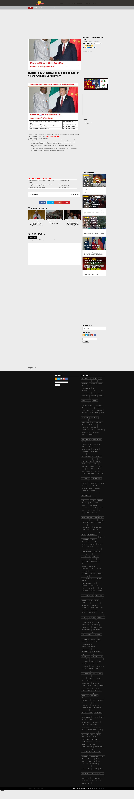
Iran (92, 580)
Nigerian (94, 636)
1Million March (85, 378)
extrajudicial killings (87, 517)
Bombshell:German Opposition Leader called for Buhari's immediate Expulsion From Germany (92, 244)
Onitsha (90, 678)
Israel (92, 585)
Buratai (89, 459)
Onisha (83, 678)
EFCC (91, 502)
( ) (52, 136)
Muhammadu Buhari (97, 615)
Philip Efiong (90, 688)
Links (94, 3)
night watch (94, 656)
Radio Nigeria (97, 707)
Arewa (83, 415)
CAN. (95, 459)
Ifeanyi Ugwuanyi (86, 558)
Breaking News (94, 451)
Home (56, 3)
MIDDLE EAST (94, 610)
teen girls (84, 753)
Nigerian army (85, 639)
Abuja (94, 385)
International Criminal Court (88, 573)
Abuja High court (86, 388)
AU (92, 422)
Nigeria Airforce (86, 624)
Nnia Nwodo (85, 661)
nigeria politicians (86, 634)
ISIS (94, 583)
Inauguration (92, 566)
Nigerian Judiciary (86, 649)
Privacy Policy (93, 788)
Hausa (97, 546)
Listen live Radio (77, 3)
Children (84, 463)
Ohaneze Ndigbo (97, 673)
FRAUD (88, 529)
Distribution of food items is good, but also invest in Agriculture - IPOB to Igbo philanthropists (57, 7)
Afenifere (94, 390)
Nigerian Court (85, 641)
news (94, 617)
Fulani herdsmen (91, 534)
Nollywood (93, 661)
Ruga (102, 717)
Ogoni (90, 671)
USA (101, 768)
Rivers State (93, 715)
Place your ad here (87, 118)
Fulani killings (85, 537)
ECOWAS (93, 500)
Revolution (84, 715)
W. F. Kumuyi (95, 773)
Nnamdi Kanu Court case (96, 658)
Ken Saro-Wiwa (85, 597)
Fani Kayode (93, 519)
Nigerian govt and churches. (88, 646)
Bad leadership (92, 424)
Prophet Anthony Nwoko (97, 700)
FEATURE (93, 522)
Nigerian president (96, 651)
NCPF (88, 617)
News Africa (101, 617)
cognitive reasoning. (87, 471)
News (62, 3)
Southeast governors (87, 746)
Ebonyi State (85, 500)
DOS (93, 493)
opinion (98, 680)
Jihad (101, 588)
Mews (102, 607)
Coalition (98, 468)
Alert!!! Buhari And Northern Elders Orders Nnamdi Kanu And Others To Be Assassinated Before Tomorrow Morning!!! (93, 264)
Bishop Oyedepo (86, 449)
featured (100, 522)
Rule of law (84, 719)
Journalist (84, 593)
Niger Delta (95, 619)
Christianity (85, 466)
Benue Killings (96, 432)
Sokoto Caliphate (86, 736)
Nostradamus (85, 666)
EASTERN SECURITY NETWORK (89, 498)
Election (84, 505)
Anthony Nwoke (85, 410)
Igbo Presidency (94, 561)
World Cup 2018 (85, 778)
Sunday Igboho (96, 751)
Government (92, 544)
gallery (101, 537)
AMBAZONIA (99, 405)
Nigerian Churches (95, 639)
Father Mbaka (85, 522)
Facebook (43, 202)
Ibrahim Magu (97, 554)
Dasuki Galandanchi (93, 483)
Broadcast (98, 456)
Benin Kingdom (99, 429)
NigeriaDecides (85, 636)
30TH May (94, 378)
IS (96, 580)
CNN (92, 468)
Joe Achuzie (85, 590)
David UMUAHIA (94, 485)
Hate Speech (90, 546)
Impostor (84, 566)
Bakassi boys (85, 427)
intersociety (85, 576)
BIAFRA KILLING (97, 439)
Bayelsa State (85, 429)
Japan (83, 588)
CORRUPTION (100, 473)
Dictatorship (85, 490)
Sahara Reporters (86, 722)
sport (100, 749)
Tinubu (83, 758)
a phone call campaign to (47, 134)
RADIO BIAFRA (95, 705)
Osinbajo (89, 685)
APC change (99, 410)
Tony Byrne (90, 758)
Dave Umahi (85, 485)
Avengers (84, 424)
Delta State (97, 488)
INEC (93, 568)
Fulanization (94, 537)
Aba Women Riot (86, 380)
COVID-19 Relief (93, 476)
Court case (84, 476)
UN (89, 766)
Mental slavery (94, 607)
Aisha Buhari (85, 398)
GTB (83, 546)
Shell (100, 729)
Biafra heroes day (86, 439)
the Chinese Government (60, 134)
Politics (84, 693)
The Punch (84, 756)
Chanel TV (97, 461)
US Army (95, 768)
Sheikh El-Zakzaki (92, 729)
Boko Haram (95, 449)
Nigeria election (86, 629)
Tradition (98, 758)
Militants (84, 612)
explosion (94, 512)
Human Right (97, 551)
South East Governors (87, 741)
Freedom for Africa (86, 532)
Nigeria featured (96, 629)
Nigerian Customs (96, 641)
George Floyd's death (87, 541)
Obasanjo (84, 668)
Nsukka (93, 666)
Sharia (83, 729)
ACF (93, 388)
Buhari (83, 459)
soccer (98, 734)
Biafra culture (91, 434)
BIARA (83, 446)
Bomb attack (85, 451)
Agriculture (93, 395)
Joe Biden (92, 590)
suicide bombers (86, 751)
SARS (83, 724)
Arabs (102, 412)
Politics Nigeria (92, 693)
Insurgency (92, 571)
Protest (84, 702)
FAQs (87, 788)
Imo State (95, 563)
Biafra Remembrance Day (88, 441)
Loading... (85, 119)
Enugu (83, 510)
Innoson (99, 568)
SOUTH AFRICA (85, 739)
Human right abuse (86, 554)
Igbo (94, 558)
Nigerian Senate (96, 654)
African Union (85, 395)
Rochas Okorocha (86, 717)
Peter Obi (101, 685)
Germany (97, 541)
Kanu (92, 595)
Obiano (91, 668)
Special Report (85, 749)
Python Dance (96, 702)
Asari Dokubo (94, 417)
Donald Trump (85, 493)
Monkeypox (100, 612)
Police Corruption (86, 690)
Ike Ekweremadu (86, 563)
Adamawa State (86, 390)
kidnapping (100, 597)
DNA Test (93, 490)
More (68, 3)
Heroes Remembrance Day (88, 549)
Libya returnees (95, 602)
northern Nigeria (95, 663)
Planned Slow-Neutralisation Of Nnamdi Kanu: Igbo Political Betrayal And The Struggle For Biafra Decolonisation (36, 223)
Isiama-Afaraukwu (86, 583)
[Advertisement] (67, 23)
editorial (100, 500)
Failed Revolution (99, 517)
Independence (85, 568)
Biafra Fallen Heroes (87, 437)
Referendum (85, 710)
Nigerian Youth (85, 656)
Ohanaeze (97, 671)
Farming (101, 519)
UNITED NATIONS (86, 768)
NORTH (100, 661)
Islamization (85, 585)
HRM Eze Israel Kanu (86, 551)
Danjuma (84, 483)
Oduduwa (84, 671)
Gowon (99, 544)
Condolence (91, 473)
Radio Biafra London (87, 707)
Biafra (83, 434)
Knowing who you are (87, 600)
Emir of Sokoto (85, 507)
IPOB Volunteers (97, 578)
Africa (101, 390)
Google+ (59, 202)
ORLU (83, 685)
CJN (83, 468)
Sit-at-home (85, 734)
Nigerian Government (87, 644)
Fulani (83, 534)
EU (82, 512)
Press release (94, 695)
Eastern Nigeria (85, 495)
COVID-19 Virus (85, 478)
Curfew (90, 480)
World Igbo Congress (97, 778)
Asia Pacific (84, 420)
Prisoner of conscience (98, 697)
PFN (83, 688)
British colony (91, 454)
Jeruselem (90, 588)
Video (90, 771)
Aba (100, 378)
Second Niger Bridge (92, 724)
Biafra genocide (98, 437)
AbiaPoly (100, 383)
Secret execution (86, 727)
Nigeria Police (94, 632)
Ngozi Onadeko (85, 619)
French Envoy (97, 532)
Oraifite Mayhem (86, 683)
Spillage (94, 749)
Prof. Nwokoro (85, 700)
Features (84, 524)
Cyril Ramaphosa (98, 480)
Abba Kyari (84, 383)
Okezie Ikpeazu (96, 676)
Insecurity (84, 571)
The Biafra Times (39, 788)
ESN (100, 510)
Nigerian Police (85, 651)
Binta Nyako (90, 446)
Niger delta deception (87, 622)
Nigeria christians (86, 627)
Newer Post (35, 194)
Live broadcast (85, 605)
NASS (83, 617)
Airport (100, 395)
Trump (83, 761)
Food (83, 529)
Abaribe (94, 380)
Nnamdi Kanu (85, 658)
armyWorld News (92, 415)
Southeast (92, 744)
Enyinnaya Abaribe (92, 510)
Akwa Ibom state (86, 400)
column (84, 473)
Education (84, 502)
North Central (85, 663)
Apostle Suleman (94, 412)
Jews (96, 588)
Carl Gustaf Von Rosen (87, 461)
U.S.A (99, 761)
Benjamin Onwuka (86, 432)
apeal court (84, 412)
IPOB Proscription (86, 578)
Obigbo (97, 668)
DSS (97, 493)
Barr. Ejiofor (93, 427)
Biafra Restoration (86, 444)
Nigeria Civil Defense (98, 627)
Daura (102, 483)
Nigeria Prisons (97, 634)
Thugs (102, 756)
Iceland (88, 556)
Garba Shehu (85, 539)
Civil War (100, 466)
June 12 (96, 593)
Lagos (96, 600)
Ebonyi (100, 498)
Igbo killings (85, 561)
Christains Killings (93, 463)
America (84, 407)
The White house (94, 756)
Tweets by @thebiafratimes (90, 123)
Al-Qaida (95, 400)
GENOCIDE (93, 539)
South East (94, 739)
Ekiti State (97, 502)
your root (98, 780)
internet (100, 573)
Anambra (98, 407)
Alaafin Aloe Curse (86, 402)
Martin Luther (85, 607)
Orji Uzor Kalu (96, 683)
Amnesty (91, 407)
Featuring (91, 524)
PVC (89, 702)
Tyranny (89, 761)
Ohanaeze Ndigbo (86, 673)
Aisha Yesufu (93, 398)
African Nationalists (97, 393)
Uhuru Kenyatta (93, 763)
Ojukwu (88, 676)
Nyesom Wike (100, 666)
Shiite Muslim (85, 732)
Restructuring (98, 712)
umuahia (84, 766)
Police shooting (96, 690)
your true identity (86, 783)
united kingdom (97, 766)
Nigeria (97, 622)
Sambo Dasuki (96, 722)
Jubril (90, 593)
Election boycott (93, 505)
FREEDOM (95, 529)
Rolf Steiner (95, 717)
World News (85, 780)
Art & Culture (85, 417)
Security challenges (97, 727)
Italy (97, 585)
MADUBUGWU (95, 605)
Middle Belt (85, 610)
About (78, 788)
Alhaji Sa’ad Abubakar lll (87, 405)
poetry (97, 688)
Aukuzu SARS (99, 422)
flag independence (98, 527)
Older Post (73, 194)
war (101, 773)
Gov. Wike (84, 544)
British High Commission (87, 456)
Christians (92, 466)
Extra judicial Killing (94, 515)
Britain (83, 454)
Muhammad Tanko (86, 615)
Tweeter (51, 202)
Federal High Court (86, 527)
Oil (83, 676)
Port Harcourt (85, 695)
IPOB (92, 576)
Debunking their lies (87, 488)
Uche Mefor (84, 763)
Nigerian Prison (85, 654)
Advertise (83, 788)
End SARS (94, 507)
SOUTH (94, 736)
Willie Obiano (94, 775)
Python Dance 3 (85, 705)
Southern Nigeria (99, 746)
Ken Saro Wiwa (99, 595)
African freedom (86, 393)
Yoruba (92, 780)
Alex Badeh (96, 402)
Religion (93, 710)
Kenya (93, 597)
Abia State (92, 383)
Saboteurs (92, 719)
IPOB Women (85, 580)
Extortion (84, 515)
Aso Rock (92, 420)
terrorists (98, 753)
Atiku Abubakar (85, 422)
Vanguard (84, 771)
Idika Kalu (95, 556)
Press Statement (86, 697)
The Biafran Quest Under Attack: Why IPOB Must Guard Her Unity (54, 222)
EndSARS (101, 507)
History (98, 549)
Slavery (92, 734)
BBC (92, 429)
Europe (87, 512)
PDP (95, 685)
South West (84, 744)
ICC (83, 556)
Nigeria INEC (85, 632)
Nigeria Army (95, 624)
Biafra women (97, 444)
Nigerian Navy (96, 649)
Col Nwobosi (97, 471)
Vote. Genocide (85, 773)
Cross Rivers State (96, 478)
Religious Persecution (87, 712)
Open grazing (98, 678)
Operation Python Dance (87, 680)
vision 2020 (97, 771)
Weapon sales (85, 775)
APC (93, 410)
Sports (88, 3)
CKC (87, 468)
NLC (101, 656)
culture (83, 480)
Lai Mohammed (85, 602)
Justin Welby (85, 595)
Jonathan (100, 590)
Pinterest (66, 202)
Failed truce (85, 519)
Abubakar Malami (86, 385)
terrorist (91, 753)
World (102, 775)
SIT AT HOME (94, 732)
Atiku (98, 420)
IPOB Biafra (98, 576)
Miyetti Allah (92, 612)
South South (98, 741)
